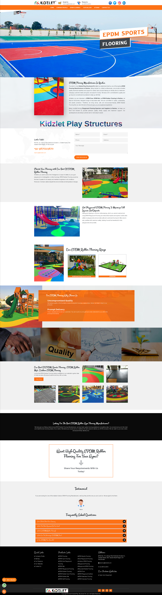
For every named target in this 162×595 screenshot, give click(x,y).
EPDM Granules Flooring (85, 579)
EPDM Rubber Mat (64, 576)
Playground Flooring (84, 563)
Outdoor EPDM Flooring (85, 561)
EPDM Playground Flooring (66, 569)
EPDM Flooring (75, 7)
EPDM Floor (81, 571)
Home (52, 7)
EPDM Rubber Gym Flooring (67, 574)
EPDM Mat (61, 566)
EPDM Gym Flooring (64, 558)
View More (39, 379)
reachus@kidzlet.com (69, 4)
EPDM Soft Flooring (64, 579)
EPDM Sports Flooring (84, 556)
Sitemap (96, 7)
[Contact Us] (4, 591)
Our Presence (39, 561)
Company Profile (62, 7)
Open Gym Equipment (105, 575)
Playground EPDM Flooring (85, 566)
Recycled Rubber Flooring (85, 569)
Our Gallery (87, 7)
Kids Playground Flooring (85, 558)
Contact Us (106, 7)
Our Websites (39, 563)
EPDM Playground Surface (85, 574)
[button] (12, 43)
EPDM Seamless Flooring (85, 576)
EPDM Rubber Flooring (65, 571)
